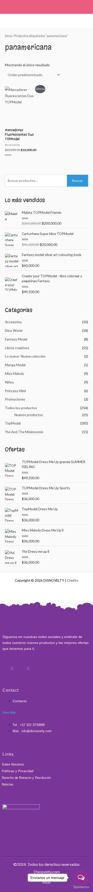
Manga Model (15, 365)
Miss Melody (14, 373)
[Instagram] (12, 666)
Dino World (13, 330)
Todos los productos (21, 408)
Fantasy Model (16, 339)
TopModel (13, 423)
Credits (72, 580)
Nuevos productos (28, 415)
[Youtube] (28, 666)
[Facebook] (3, 666)
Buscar (77, 180)
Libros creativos (17, 348)
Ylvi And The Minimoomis (24, 432)
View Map (9, 712)
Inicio (8, 36)
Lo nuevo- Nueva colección (25, 356)
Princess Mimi (15, 391)
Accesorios (13, 322)
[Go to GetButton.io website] (81, 887)
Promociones (15, 399)
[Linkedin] (20, 666)
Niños (9, 382)
